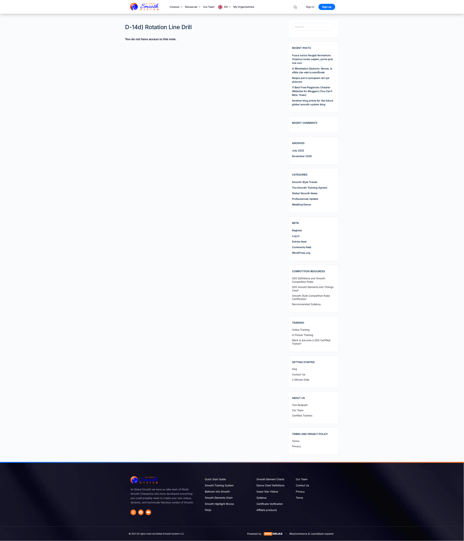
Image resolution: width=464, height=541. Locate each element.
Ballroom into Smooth (217, 491)
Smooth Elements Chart (219, 497)
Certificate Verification (269, 503)
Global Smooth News (305, 193)
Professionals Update (305, 198)
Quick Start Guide (215, 479)
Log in (296, 235)
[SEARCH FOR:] (313, 26)
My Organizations (243, 6)
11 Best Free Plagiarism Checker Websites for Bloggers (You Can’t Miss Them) (312, 91)
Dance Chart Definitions (270, 485)
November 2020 (302, 156)
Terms (299, 497)
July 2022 (298, 150)
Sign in (310, 6)
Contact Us (302, 485)
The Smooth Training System (309, 187)
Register (297, 230)
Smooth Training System (219, 485)
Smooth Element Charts (270, 479)
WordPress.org (301, 252)
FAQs (208, 509)
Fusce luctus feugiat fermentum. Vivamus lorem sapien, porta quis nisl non (312, 59)
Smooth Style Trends (304, 182)
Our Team (208, 6)
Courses (174, 6)
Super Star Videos (267, 491)
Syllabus (261, 497)
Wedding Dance (301, 204)
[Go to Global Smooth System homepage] (144, 6)
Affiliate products (266, 509)
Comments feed (301, 247)
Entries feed (299, 241)
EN (226, 6)
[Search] (295, 7)
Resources (191, 6)
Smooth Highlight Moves (219, 503)
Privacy (300, 491)
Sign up (327, 6)
